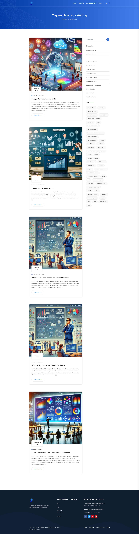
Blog (58, 503)
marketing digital (101, 183)
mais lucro (90, 183)
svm (89, 205)
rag (89, 201)
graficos (101, 165)
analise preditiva (92, 115)
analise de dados (92, 111)
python (102, 198)
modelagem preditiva (93, 190)
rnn (95, 201)
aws (99, 122)
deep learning (91, 162)
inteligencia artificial (93, 172)
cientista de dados (92, 136)
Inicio (75, 3)
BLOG (100, 3)
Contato (59, 516)
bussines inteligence (93, 125)
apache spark (103, 115)
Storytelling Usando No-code (43, 99)
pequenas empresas (92, 194)
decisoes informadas (93, 154)
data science (101, 147)
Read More (37, 115)
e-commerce (102, 162)
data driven (90, 144)
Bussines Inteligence (39, 185)
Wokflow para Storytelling (42, 188)
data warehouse (92, 151)
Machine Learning (90, 89)
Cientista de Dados (38, 95)
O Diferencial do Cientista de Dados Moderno (50, 278)
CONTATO (91, 527)
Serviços (81, 3)
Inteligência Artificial (93, 176)
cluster (102, 140)
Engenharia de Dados (91, 77)
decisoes (102, 151)
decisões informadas (93, 158)
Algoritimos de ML (91, 50)
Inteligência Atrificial (91, 81)
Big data (88, 58)
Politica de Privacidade (60, 512)
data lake (100, 144)
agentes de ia (91, 107)
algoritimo (101, 107)
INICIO (85, 527)
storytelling (103, 201)
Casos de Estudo (91, 3)
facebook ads (91, 165)
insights (90, 169)
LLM (89, 180)
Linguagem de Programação (93, 85)
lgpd (103, 176)
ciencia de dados (92, 129)
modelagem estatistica (93, 187)
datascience (91, 147)
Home (65, 19)
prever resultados (92, 198)
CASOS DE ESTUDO (100, 527)
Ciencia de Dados (38, 362)
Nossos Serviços (90, 93)
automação (90, 122)
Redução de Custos (91, 97)
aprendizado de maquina (94, 118)
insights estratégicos (101, 169)
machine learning (98, 180)
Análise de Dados (38, 449)
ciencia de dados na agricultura (96, 133)
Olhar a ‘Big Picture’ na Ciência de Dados (48, 365)
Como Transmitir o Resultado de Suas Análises (50, 453)
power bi (104, 194)
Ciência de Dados (92, 140)
